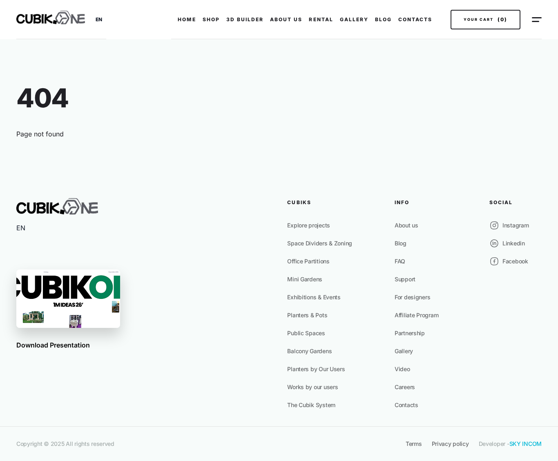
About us (286, 19)
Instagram (515, 225)
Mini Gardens (304, 279)
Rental (321, 19)
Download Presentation (53, 345)
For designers (412, 297)
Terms (414, 443)
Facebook (515, 261)
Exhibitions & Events (313, 297)
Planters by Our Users (316, 368)
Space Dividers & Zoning (319, 243)
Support (405, 279)
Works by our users (312, 386)
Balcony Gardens (309, 350)
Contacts (415, 19)
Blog (383, 19)
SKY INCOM (525, 443)
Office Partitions (308, 261)
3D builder (244, 19)
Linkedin (513, 243)
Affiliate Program (416, 315)
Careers (405, 386)
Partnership (410, 333)
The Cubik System (311, 404)
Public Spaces (306, 333)
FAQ (400, 261)
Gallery (354, 19)
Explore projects (308, 225)
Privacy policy (450, 443)
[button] (99, 19)
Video (402, 368)
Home (187, 19)
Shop (211, 19)
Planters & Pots (307, 315)
